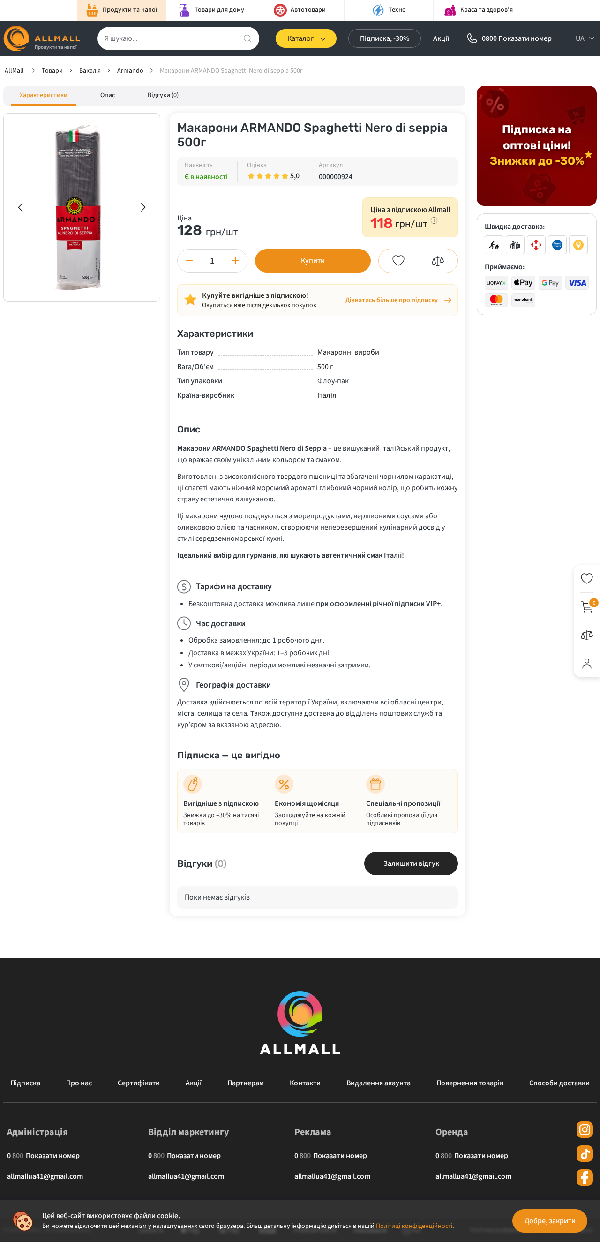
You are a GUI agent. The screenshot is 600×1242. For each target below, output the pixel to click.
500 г (325, 367)
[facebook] (585, 1177)
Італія (326, 395)
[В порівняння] (438, 261)
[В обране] (398, 261)
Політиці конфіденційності (414, 1226)
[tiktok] (585, 1153)
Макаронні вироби (348, 352)
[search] (247, 38)
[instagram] (585, 1129)
